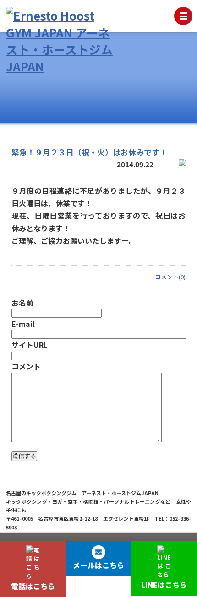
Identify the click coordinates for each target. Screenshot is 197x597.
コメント (26, 366)
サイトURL (29, 344)
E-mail (23, 323)
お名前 (22, 302)
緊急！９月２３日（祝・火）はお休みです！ (89, 152)
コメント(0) (170, 276)
